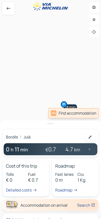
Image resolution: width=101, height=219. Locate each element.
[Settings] (94, 20)
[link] (73, 113)
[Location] (94, 32)
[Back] (8, 8)
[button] (64, 104)
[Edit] (90, 137)
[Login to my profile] (94, 7)
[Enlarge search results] (50, 123)
